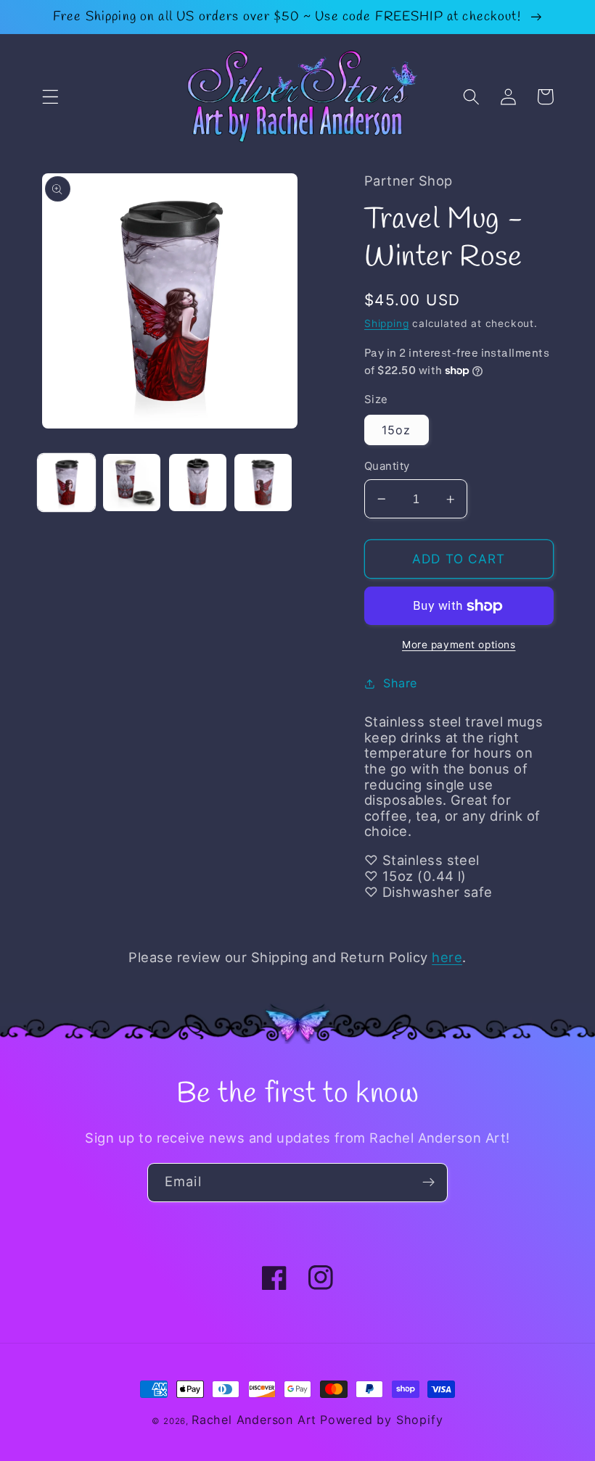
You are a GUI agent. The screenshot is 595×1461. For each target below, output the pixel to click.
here (447, 957)
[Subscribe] (428, 1182)
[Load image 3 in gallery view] (197, 482)
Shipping (386, 323)
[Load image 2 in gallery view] (131, 482)
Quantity (387, 466)
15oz (396, 430)
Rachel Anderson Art (254, 1419)
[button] (50, 96)
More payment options (459, 644)
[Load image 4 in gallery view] (263, 482)
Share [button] (399, 683)
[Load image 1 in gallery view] (66, 482)
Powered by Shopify (381, 1419)
